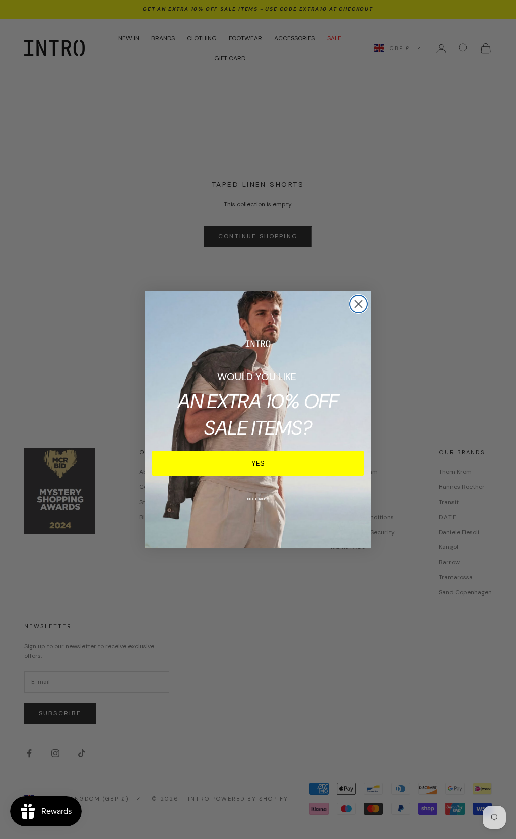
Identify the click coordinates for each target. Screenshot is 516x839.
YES (258, 463)
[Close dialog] (358, 304)
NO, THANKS (258, 498)
